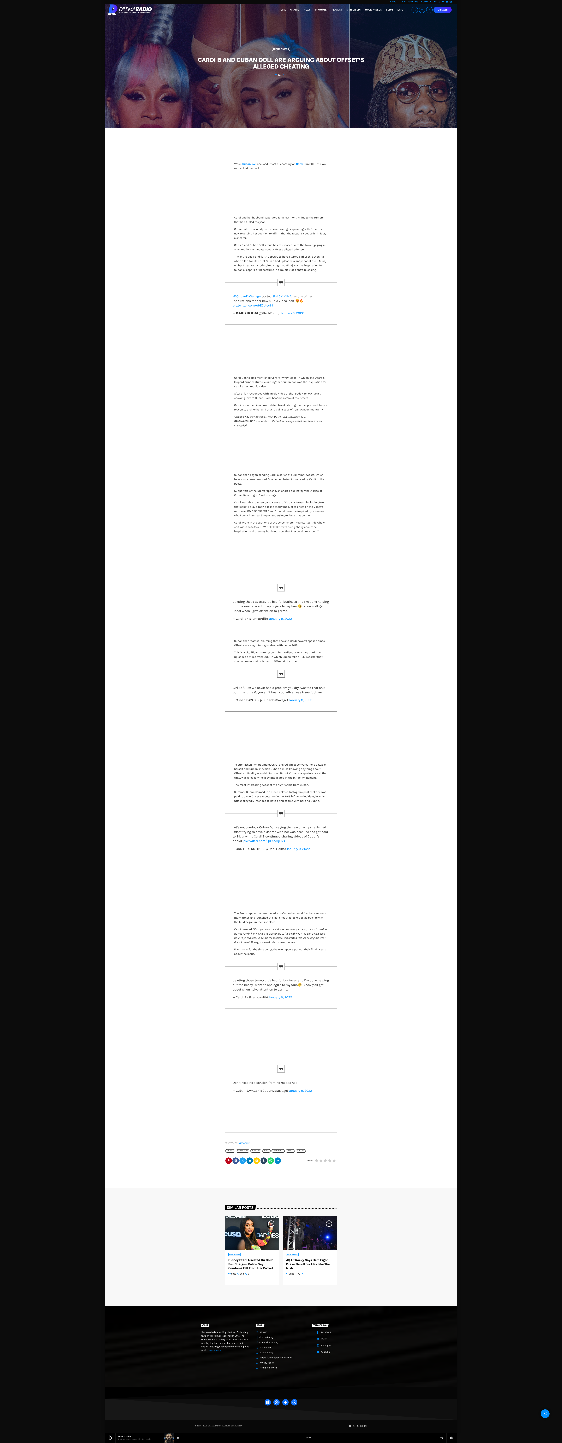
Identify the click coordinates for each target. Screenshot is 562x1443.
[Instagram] (447, 2)
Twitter (300, 1151)
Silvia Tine (244, 1143)
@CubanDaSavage (247, 296)
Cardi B (301, 164)
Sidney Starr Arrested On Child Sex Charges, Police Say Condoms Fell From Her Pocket (251, 1264)
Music (266, 1151)
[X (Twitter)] (439, 2)
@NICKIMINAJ (282, 296)
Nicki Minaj (278, 1151)
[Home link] (130, 9)
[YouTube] (435, 2)
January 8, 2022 (292, 313)
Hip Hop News (281, 49)
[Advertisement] (281, 193)
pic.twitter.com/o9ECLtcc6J (253, 305)
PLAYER (443, 9)
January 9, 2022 (280, 619)
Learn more (215, 1350)
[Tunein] (443, 2)
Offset (290, 1151)
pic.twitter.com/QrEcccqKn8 (264, 841)
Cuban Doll (249, 164)
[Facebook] (450, 2)
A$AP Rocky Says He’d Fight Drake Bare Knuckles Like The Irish (308, 1264)
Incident (256, 1151)
